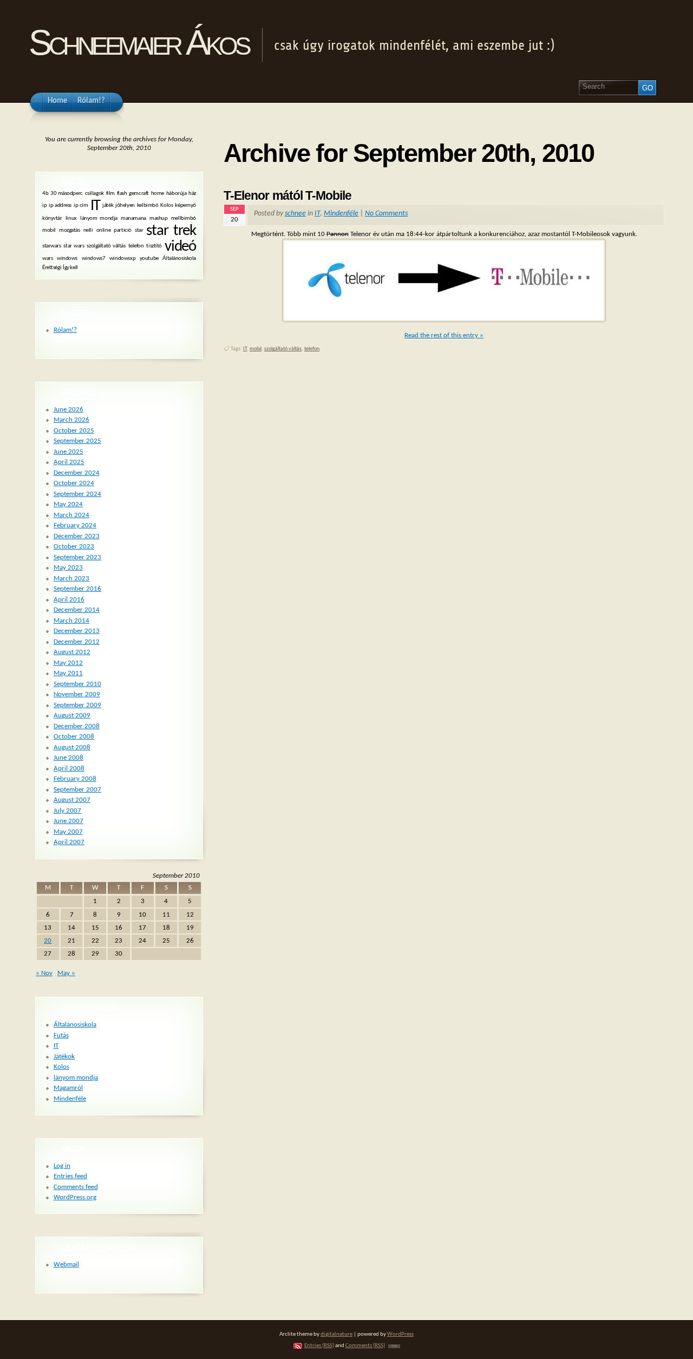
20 (47, 940)
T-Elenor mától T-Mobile (287, 195)
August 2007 (72, 799)
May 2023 (68, 567)
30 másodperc (66, 193)
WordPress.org (75, 1197)
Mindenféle (341, 214)
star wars (73, 246)
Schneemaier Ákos (138, 42)
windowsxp (122, 259)
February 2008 (75, 778)
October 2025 (74, 430)
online (103, 230)
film (110, 193)
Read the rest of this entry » (443, 335)
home (157, 193)
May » (66, 973)
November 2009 (77, 694)
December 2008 (77, 726)
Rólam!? (65, 330)
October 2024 (74, 483)
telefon (311, 349)
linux (71, 218)
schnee (295, 214)
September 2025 (77, 441)
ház (192, 193)
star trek (171, 231)
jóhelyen (125, 206)
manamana (133, 218)
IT (317, 214)
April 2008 (69, 768)
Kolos (166, 206)
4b (45, 193)
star (139, 230)
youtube (149, 259)
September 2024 (77, 494)
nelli (88, 230)
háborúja (176, 193)
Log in (62, 1165)
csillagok (94, 193)
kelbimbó (148, 206)
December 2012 (77, 641)
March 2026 (71, 419)
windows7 (94, 259)
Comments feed (76, 1187)
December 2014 (77, 609)
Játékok (64, 1056)
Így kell (70, 267)
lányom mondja (98, 218)
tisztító (154, 246)
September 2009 (77, 705)
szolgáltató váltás (283, 349)
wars (47, 259)
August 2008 (72, 747)
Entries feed (70, 1176)
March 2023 (71, 578)
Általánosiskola (179, 259)
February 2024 (75, 525)
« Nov (44, 973)
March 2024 (71, 515)
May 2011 (68, 673)
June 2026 (68, 409)
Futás (61, 1035)
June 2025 (68, 451)
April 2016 (69, 599)
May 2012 (68, 663)
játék (107, 206)
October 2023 (74, 546)
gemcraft (139, 193)
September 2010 (77, 684)
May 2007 (68, 831)
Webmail (66, 1264)
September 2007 (77, 789)
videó (180, 246)
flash (122, 193)
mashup (158, 218)
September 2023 (77, 557)
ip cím (81, 206)
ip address (60, 206)
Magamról (68, 1088)
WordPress (400, 1334)
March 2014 (71, 620)
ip (44, 206)
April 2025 (69, 462)
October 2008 (74, 736)
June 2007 (68, 821)
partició (123, 230)
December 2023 (77, 536)
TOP (394, 1346)
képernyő (185, 206)
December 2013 (77, 631)
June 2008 (68, 757)
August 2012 (72, 652)
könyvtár (52, 218)
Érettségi (51, 267)
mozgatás (69, 230)
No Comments (386, 214)
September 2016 (77, 588)
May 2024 (68, 504)
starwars (51, 246)
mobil (255, 349)
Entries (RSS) (319, 1346)
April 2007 (69, 842)
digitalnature (336, 1334)
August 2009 (72, 715)
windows (67, 259)
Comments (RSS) (365, 1346)
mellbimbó (183, 218)
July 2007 (67, 810)
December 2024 (77, 472)
